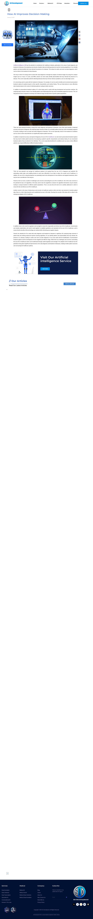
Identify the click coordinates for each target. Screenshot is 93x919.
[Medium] (88, 904)
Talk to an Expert (7, 44)
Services (41, 3)
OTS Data (59, 3)
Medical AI (50, 3)
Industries (67, 3)
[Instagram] (79, 39)
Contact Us (83, 3)
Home (35, 3)
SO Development (16, 3)
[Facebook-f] (79, 35)
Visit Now (45, 268)
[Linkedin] (79, 42)
